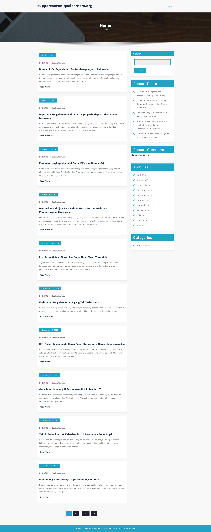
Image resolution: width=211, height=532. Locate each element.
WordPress (99, 528)
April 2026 (142, 175)
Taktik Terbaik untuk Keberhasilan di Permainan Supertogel (75, 434)
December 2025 (144, 190)
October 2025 (143, 200)
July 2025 (141, 215)
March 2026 (142, 180)
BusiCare (116, 528)
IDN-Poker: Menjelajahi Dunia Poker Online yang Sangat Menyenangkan (82, 343)
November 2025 (144, 195)
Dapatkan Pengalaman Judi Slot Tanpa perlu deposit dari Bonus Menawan (152, 104)
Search (137, 53)
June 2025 (142, 220)
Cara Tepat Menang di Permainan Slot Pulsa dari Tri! (71, 389)
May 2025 (141, 225)
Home (171, 7)
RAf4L (45, 63)
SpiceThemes (129, 528)
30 (86, 514)
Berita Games (58, 63)
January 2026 (143, 185)
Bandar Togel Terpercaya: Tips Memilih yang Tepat (70, 479)
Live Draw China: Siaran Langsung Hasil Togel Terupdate (73, 257)
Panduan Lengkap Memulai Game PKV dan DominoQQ (71, 163)
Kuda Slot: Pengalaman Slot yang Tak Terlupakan (69, 302)
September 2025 (145, 205)
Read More (45, 87)
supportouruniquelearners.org (64, 6)
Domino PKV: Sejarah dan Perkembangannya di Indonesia (74, 69)
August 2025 (143, 210)
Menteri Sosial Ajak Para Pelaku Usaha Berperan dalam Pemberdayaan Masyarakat (152, 125)
